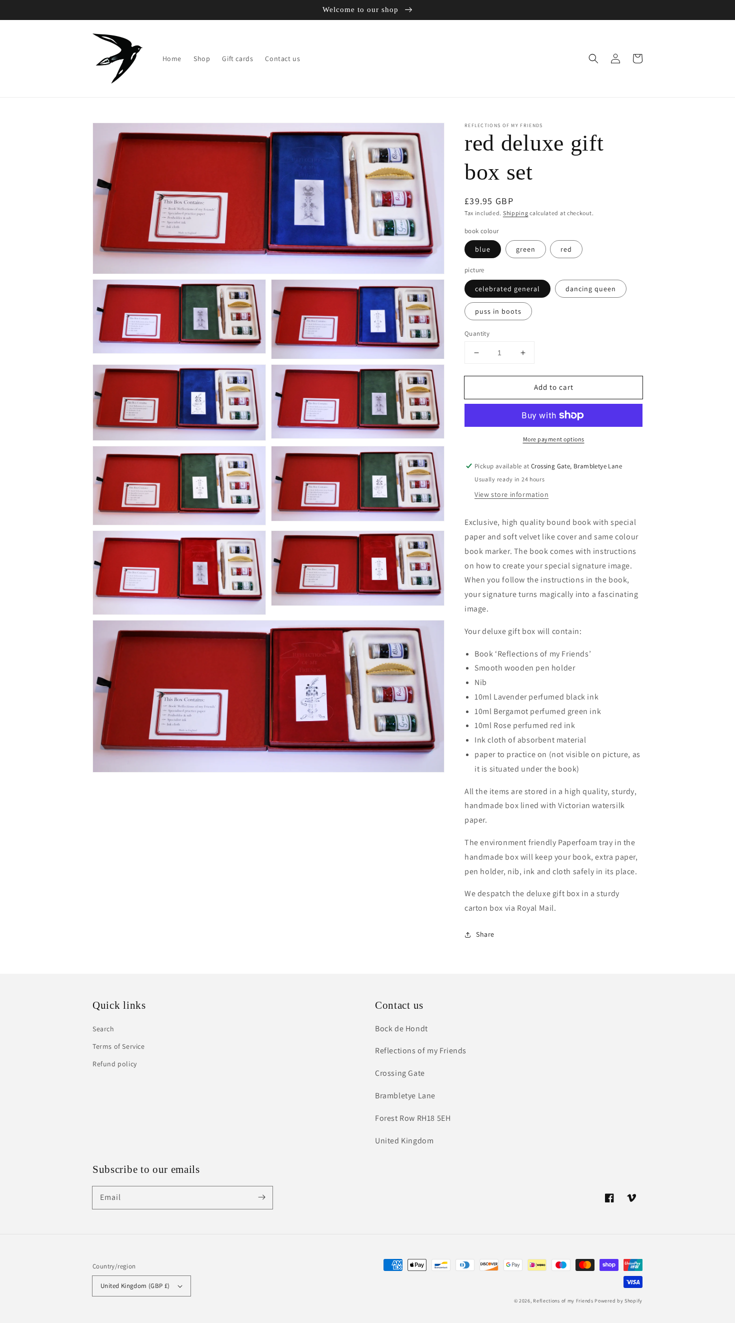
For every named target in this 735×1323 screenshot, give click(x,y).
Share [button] (485, 934)
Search (103, 1028)
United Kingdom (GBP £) (135, 1285)
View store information (511, 494)
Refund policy (114, 1063)
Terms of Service (118, 1046)
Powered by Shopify (618, 1300)
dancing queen (591, 288)
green (526, 249)
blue (482, 249)
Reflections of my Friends (563, 1300)
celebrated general (507, 288)
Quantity (477, 333)
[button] (593, 59)
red (566, 249)
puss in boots (498, 311)
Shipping (515, 213)
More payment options (553, 439)
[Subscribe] (261, 1197)
